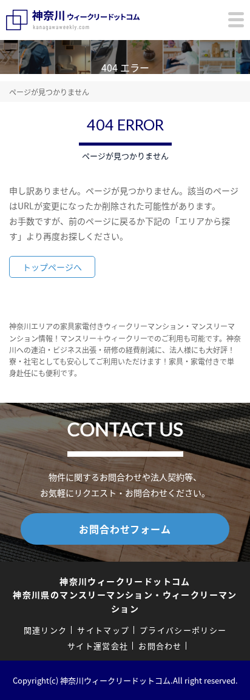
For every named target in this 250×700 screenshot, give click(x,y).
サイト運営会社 (97, 646)
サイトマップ (103, 630)
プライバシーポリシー (183, 630)
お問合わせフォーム (125, 529)
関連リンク (45, 630)
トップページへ (52, 267)
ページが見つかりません (49, 92)
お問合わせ (160, 646)
